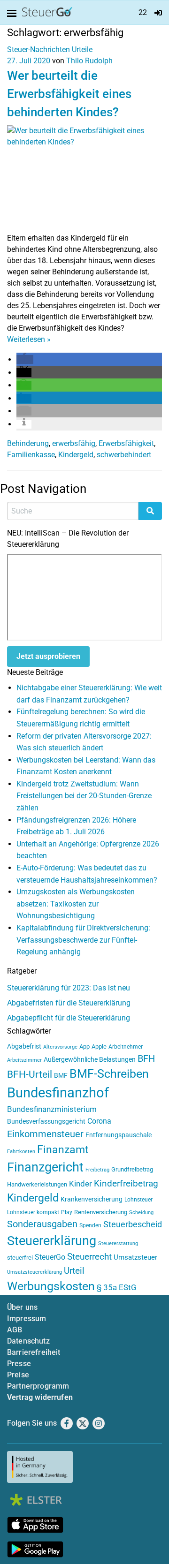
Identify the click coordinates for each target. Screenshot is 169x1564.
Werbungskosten (51, 1286)
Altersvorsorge (60, 1047)
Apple (99, 1046)
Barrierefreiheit (34, 1352)
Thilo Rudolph (89, 60)
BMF (61, 1075)
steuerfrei (20, 1257)
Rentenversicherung (100, 1212)
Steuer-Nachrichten (38, 49)
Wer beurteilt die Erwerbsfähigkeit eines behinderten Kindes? (69, 93)
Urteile (82, 49)
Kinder (80, 1183)
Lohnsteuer (138, 1199)
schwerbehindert (124, 454)
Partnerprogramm (38, 1386)
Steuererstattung (118, 1243)
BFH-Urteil (29, 1074)
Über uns (22, 1307)
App (84, 1046)
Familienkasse (31, 454)
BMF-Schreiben (109, 1073)
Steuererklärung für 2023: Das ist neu (68, 987)
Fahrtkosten (21, 1151)
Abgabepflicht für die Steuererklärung (68, 1017)
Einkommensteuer (45, 1134)
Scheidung (141, 1212)
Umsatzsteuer (135, 1257)
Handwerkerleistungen (37, 1184)
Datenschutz (28, 1341)
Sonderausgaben (42, 1224)
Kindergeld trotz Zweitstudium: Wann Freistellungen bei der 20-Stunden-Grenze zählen (84, 795)
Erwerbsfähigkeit (126, 443)
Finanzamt (63, 1149)
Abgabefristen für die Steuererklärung (69, 1002)
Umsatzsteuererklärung (34, 1272)
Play (66, 1212)
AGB (14, 1329)
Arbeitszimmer (24, 1060)
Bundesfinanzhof (58, 1093)
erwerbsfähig (73, 443)
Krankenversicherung (92, 1199)
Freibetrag (97, 1170)
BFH (146, 1058)
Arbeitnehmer (125, 1046)
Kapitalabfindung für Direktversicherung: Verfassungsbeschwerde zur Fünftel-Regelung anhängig (83, 939)
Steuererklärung (51, 1240)
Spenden (90, 1225)
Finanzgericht (45, 1167)
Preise (18, 1374)
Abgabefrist (24, 1046)
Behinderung (28, 443)
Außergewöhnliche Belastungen (90, 1060)
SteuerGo (50, 1257)
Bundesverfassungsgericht (46, 1122)
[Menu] (13, 13)
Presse (19, 1363)
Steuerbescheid (132, 1224)
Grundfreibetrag (132, 1169)
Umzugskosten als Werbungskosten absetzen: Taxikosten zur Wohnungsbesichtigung (75, 903)
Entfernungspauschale (118, 1135)
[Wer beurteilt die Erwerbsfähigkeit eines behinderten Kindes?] (84, 178)
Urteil (74, 1270)
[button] (24, 359)
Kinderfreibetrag (126, 1184)
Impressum (26, 1318)
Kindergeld (75, 454)
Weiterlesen (29, 339)
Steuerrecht (89, 1257)
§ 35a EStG (117, 1287)
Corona (99, 1121)
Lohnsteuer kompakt (33, 1212)
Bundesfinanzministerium (52, 1109)
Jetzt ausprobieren (48, 656)
